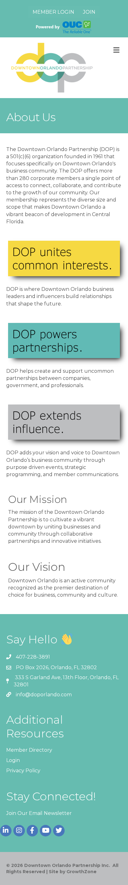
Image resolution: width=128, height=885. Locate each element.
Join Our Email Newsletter (39, 813)
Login (13, 760)
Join (89, 12)
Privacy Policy (23, 771)
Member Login (53, 12)
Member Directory (29, 750)
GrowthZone (81, 871)
